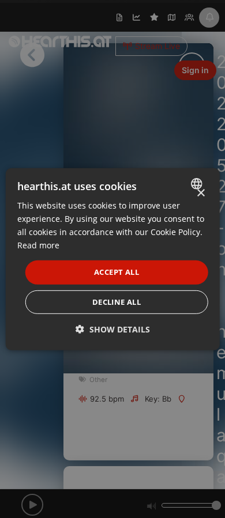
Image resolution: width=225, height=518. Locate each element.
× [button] (200, 192)
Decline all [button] (116, 302)
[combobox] (197, 183)
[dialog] (113, 259)
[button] (113, 329)
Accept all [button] (116, 272)
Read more (38, 245)
